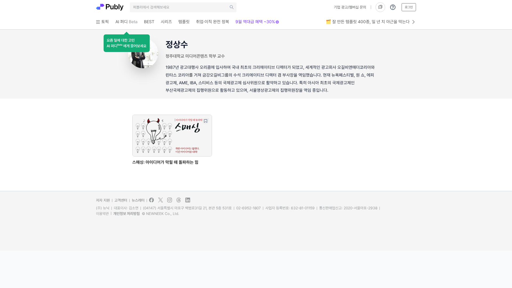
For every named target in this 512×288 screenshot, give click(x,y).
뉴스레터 (138, 200)
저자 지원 (103, 200)
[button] (126, 43)
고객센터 (120, 200)
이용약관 (102, 213)
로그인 (409, 7)
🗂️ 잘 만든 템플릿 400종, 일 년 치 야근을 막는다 (368, 21)
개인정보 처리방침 (126, 213)
